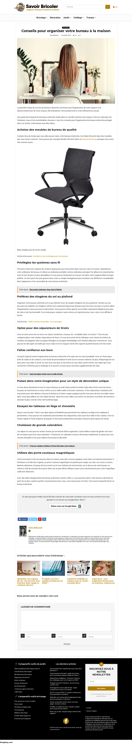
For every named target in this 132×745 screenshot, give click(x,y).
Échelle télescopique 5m (22, 716)
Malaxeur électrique (21, 713)
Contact (89, 708)
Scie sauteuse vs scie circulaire (24, 701)
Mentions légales (92, 711)
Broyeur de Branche (20, 683)
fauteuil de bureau (89, 139)
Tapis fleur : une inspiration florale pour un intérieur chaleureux (103, 581)
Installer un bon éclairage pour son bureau (50, 256)
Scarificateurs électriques (23, 671)
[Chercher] (107, 7)
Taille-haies (18, 692)
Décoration (55, 17)
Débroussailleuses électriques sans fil (27, 668)
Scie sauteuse (19, 710)
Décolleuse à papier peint (22, 707)
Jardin (66, 17)
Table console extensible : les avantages (45, 322)
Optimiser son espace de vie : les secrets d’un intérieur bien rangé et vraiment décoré (28, 582)
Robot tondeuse (19, 680)
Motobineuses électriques (23, 674)
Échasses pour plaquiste (22, 718)
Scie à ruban (18, 704)
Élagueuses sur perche (22, 677)
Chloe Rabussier (54, 35)
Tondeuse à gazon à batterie (24, 689)
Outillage (78, 17)
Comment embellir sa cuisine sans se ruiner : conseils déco (78, 581)
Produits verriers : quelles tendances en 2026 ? (52, 581)
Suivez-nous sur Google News (64, 506)
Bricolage (41, 17)
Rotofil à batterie (20, 686)
